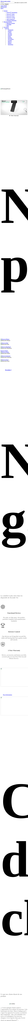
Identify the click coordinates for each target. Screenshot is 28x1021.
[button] (4, 5)
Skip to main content (5, 1)
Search (6, 4)
